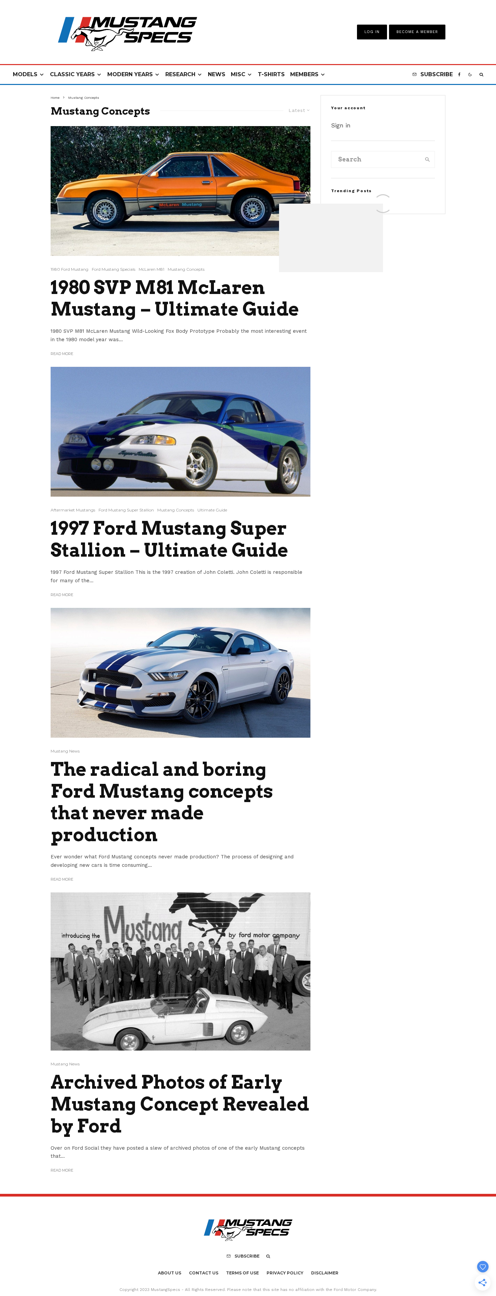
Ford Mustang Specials (113, 269)
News (216, 74)
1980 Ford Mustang (69, 269)
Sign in (341, 125)
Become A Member (417, 32)
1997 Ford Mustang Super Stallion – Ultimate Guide (169, 539)
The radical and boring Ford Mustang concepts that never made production (162, 802)
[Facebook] (459, 74)
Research (180, 74)
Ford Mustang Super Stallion (126, 509)
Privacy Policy (285, 1272)
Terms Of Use (242, 1272)
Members (304, 74)
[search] (427, 159)
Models (25, 74)
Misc (238, 74)
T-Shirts (271, 74)
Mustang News (65, 751)
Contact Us (203, 1272)
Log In (372, 32)
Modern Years (130, 74)
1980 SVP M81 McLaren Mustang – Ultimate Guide (175, 298)
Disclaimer (324, 1272)
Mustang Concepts (186, 269)
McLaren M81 (151, 269)
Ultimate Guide (212, 509)
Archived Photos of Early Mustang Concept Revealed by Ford (180, 1104)
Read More (62, 353)
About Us (169, 1272)
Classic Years (72, 74)
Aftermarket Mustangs (73, 509)
